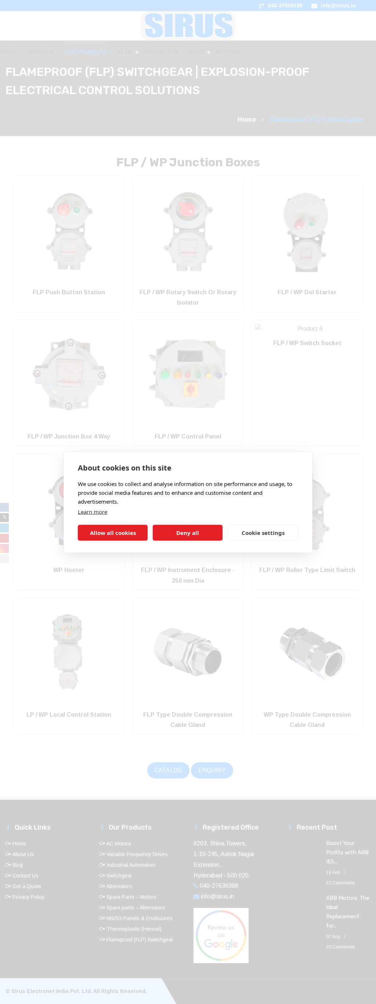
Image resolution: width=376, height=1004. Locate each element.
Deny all (187, 532)
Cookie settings (263, 532)
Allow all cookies (113, 532)
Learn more (92, 511)
